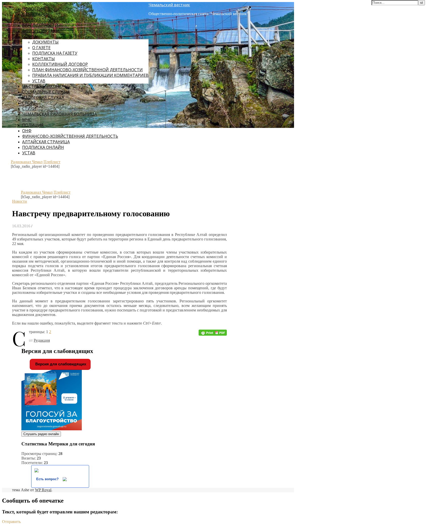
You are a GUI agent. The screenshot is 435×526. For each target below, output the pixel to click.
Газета (29, 36)
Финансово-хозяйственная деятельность (70, 136)
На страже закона (41, 86)
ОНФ (26, 130)
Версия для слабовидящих (60, 364)
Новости (32, 9)
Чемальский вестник (169, 5)
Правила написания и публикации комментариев (90, 75)
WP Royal (43, 490)
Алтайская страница (46, 142)
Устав (38, 81)
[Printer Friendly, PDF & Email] (213, 332)
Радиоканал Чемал (27, 162)
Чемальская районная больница (59, 114)
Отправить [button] (11, 521)
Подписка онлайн (43, 147)
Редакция (42, 340)
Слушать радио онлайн (41, 434)
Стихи (29, 108)
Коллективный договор (60, 64)
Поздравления (38, 20)
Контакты (43, 58)
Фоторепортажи (40, 31)
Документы (45, 42)
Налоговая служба (43, 97)
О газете (41, 47)
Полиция (33, 125)
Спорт (29, 103)
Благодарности (40, 25)
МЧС (26, 119)
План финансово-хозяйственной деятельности (87, 70)
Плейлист (52, 162)
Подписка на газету (54, 53)
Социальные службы (45, 92)
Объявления (36, 14)
